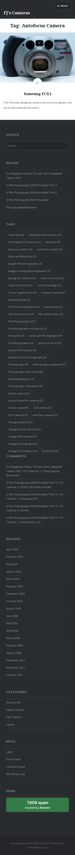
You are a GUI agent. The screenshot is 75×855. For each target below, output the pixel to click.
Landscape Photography (45, 335)
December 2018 (15, 593)
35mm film (16, 234)
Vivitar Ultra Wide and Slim (36, 487)
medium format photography (27, 357)
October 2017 (14, 674)
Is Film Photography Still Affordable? (27, 199)
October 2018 (14, 601)
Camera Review (20, 285)
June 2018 (12, 615)
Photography (18, 364)
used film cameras (45, 415)
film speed (16, 335)
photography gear (21, 378)
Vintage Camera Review (24, 429)
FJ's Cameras (17, 12)
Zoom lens (50, 451)
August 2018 (13, 608)
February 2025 (14, 556)
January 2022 (13, 571)
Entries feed (13, 759)
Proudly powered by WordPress (29, 843)
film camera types (50, 314)
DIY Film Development (23, 306)
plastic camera (18, 393)
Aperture (53, 242)
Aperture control (20, 249)
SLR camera (42, 407)
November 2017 (15, 667)
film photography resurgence (27, 328)
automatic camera (49, 249)
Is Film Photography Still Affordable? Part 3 (31, 185)
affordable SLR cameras (24, 242)
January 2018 (13, 652)
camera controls (52, 278)
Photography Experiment (25, 371)
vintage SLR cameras (22, 451)
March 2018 (13, 638)
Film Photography (21, 321)
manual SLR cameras (22, 350)
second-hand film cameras (25, 400)
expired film (53, 306)
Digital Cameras (15, 709)
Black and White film (22, 256)
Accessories (13, 702)
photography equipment (49, 364)
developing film (19, 299)
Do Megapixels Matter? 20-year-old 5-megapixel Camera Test (34, 175)
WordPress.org (15, 774)
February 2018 (14, 645)
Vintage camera (20, 422)
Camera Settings (49, 285)
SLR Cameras (18, 415)
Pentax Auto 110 (30, 522)
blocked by (41, 806)
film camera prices (20, 314)
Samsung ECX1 (29, 498)
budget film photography (25, 263)
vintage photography (23, 443)
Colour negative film (22, 292)
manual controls (49, 343)
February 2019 (14, 586)
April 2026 (12, 549)
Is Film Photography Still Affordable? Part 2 (31, 192)
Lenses (10, 724)
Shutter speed (18, 407)
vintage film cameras (22, 436)
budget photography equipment (29, 271)
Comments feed (15, 766)
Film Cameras (13, 717)
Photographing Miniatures (21, 207)
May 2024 (11, 564)
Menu (64, 5)
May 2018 (11, 623)
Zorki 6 (25, 510)
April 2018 (12, 630)
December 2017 (15, 660)
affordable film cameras (45, 234)
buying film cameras (22, 278)
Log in (9, 751)
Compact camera (53, 292)
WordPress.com (39, 847)
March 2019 (13, 578)
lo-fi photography (20, 343)
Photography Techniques (25, 386)
